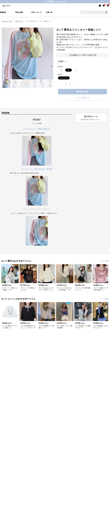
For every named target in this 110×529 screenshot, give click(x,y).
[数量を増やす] (70, 84)
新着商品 (3, 12)
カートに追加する (82, 98)
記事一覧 (49, 12)
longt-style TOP (7, 21)
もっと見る (105, 261)
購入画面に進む (82, 91)
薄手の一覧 (19, 21)
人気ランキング (36, 12)
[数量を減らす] (61, 84)
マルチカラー (63, 78)
